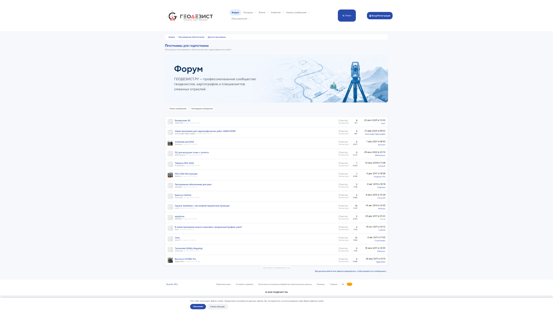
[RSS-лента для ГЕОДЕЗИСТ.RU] (349, 284)
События (276, 12)
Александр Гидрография (185, 133)
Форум (235, 12)
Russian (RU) (172, 284)
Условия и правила (244, 284)
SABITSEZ (179, 123)
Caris (177, 237)
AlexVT (178, 240)
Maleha (178, 176)
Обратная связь (223, 284)
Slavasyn (178, 144)
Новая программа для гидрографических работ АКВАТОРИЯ (205, 131)
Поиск (348, 15)
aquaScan (179, 216)
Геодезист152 (379, 177)
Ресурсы (248, 12)
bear (176, 229)
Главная (333, 284)
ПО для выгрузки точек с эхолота (192, 152)
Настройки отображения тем (276, 268)
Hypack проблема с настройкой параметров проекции (202, 205)
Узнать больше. (217, 306)
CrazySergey (380, 240)
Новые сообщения (296, 12)
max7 (383, 123)
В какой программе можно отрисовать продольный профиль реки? (208, 227)
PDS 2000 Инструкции (186, 173)
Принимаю (198, 306)
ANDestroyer (180, 155)
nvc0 (177, 208)
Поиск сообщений (177, 108)
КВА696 (178, 219)
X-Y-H (382, 219)
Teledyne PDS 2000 (184, 163)
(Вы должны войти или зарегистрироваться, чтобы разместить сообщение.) (350, 271)
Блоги (262, 12)
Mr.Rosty (381, 208)
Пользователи (239, 18)
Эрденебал (179, 261)
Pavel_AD (179, 197)
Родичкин (381, 187)
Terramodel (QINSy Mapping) (189, 248)
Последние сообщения (202, 108)
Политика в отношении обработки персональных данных (285, 284)
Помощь (321, 284)
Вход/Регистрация (380, 15)
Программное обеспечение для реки (193, 184)
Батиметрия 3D (182, 120)
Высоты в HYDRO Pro (185, 259)
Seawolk (381, 166)
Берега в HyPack (183, 195)
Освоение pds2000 (184, 142)
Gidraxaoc (179, 251)
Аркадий (178, 187)
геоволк (382, 230)
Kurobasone (179, 165)
